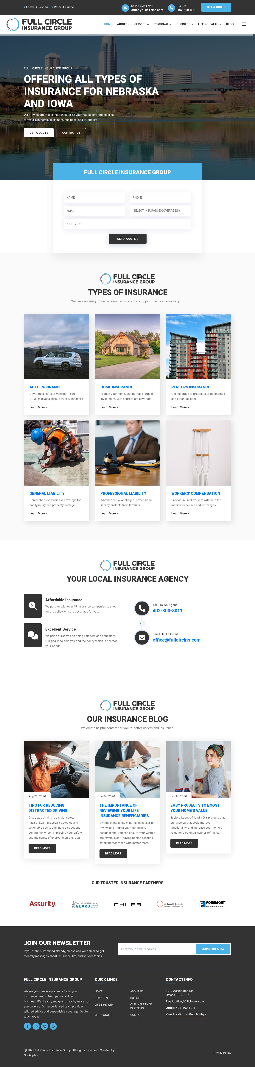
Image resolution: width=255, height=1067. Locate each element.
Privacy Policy (222, 1053)
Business (184, 24)
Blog (230, 24)
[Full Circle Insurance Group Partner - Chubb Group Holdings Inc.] (84, 904)
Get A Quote (216, 7)
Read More (42, 848)
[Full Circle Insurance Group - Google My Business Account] (53, 1026)
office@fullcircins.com (147, 10)
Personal (162, 24)
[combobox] (160, 210)
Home (108, 24)
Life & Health (208, 24)
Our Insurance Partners (141, 1006)
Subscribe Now (213, 949)
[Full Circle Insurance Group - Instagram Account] (44, 1026)
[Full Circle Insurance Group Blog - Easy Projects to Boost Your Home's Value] (198, 769)
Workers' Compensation (195, 493)
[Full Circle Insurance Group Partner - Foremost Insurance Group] (170, 904)
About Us (137, 991)
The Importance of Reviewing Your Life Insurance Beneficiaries (124, 810)
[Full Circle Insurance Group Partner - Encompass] (127, 904)
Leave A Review (37, 7)
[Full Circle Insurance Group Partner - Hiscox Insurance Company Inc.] (212, 904)
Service (140, 24)
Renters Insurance (190, 387)
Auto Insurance (45, 387)
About (122, 24)
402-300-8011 (187, 10)
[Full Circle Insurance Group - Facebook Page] (27, 1026)
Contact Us (71, 132)
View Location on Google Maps (186, 1014)
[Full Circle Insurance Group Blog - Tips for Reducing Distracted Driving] (56, 769)
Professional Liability (123, 493)
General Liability (47, 493)
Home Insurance (116, 387)
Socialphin (31, 1055)
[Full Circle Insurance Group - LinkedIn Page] (36, 1026)
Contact (136, 1014)
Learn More (37, 407)
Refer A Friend (64, 7)
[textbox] (161, 211)
